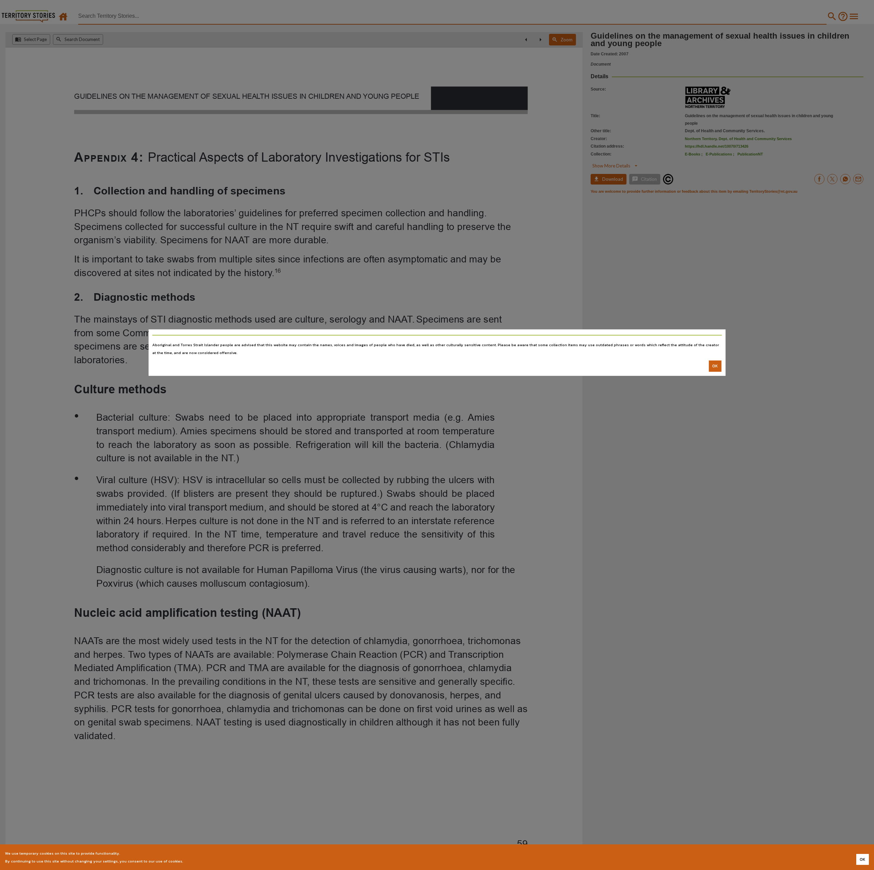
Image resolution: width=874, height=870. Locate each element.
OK (715, 366)
